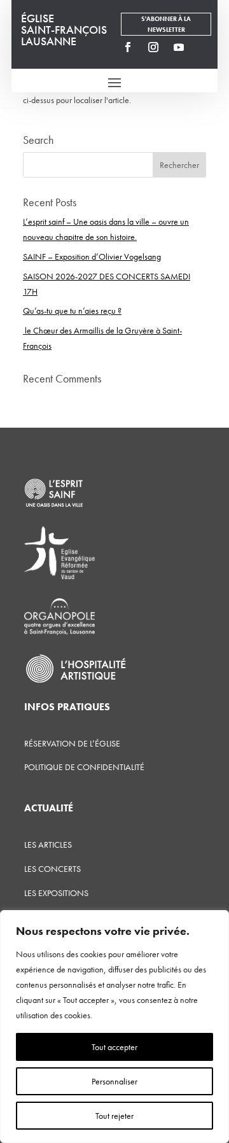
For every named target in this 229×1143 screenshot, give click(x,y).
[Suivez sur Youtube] (179, 47)
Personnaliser (114, 1081)
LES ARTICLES (48, 844)
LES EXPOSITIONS (56, 893)
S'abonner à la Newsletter (166, 24)
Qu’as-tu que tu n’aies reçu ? (72, 310)
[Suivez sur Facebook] (128, 47)
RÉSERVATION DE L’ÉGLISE (72, 743)
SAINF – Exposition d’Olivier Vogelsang (92, 256)
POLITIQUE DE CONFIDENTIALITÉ (84, 767)
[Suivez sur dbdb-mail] (204, 47)
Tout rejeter (114, 1115)
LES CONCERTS (52, 868)
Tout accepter (114, 1047)
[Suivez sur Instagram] (153, 47)
